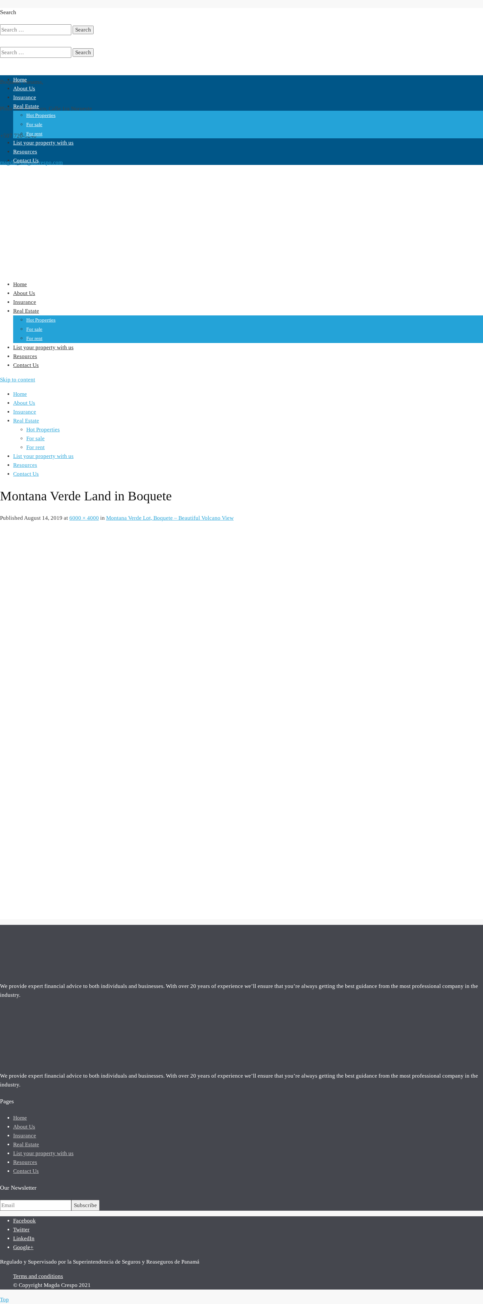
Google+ (23, 1247)
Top (4, 1299)
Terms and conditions (38, 1276)
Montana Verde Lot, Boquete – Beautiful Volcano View (170, 518)
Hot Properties (41, 115)
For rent (34, 133)
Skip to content (17, 380)
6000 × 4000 (84, 518)
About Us (24, 88)
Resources (25, 152)
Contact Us (26, 160)
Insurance (24, 97)
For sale (34, 124)
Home (20, 80)
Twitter (21, 1229)
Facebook (24, 1221)
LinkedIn (23, 1238)
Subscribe (85, 1205)
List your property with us (43, 143)
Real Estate (26, 106)
